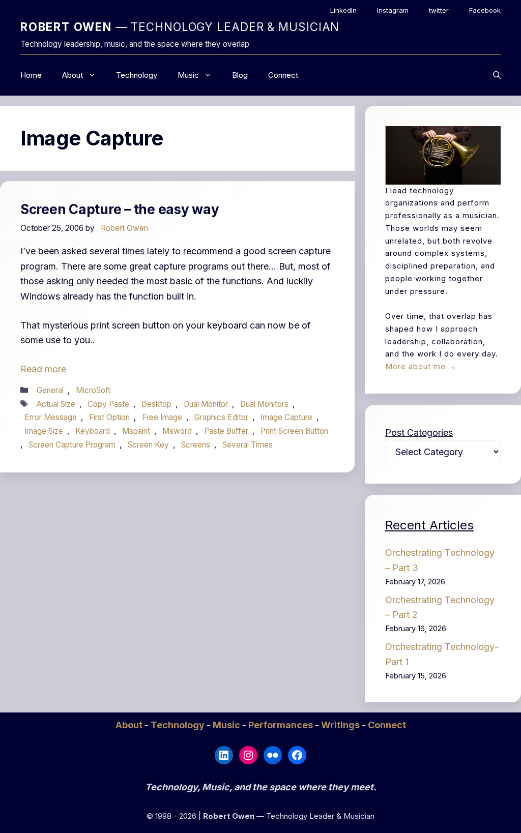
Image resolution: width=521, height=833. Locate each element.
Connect (283, 75)
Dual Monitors (264, 404)
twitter (439, 10)
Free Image (162, 417)
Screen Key (148, 445)
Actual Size (56, 404)
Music (188, 75)
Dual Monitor (206, 404)
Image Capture (286, 417)
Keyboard (92, 431)
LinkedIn (343, 10)
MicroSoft (93, 390)
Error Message (50, 417)
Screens (195, 445)
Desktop (156, 404)
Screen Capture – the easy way (119, 209)
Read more (43, 369)
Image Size (43, 431)
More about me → (420, 366)
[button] (497, 75)
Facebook (485, 10)
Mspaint (136, 431)
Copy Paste (108, 404)
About (72, 75)
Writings (341, 725)
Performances (281, 725)
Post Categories (419, 432)
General (50, 390)
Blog (240, 75)
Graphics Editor (221, 417)
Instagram (393, 10)
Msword (177, 431)
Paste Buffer (226, 431)
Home (31, 75)
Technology (136, 75)
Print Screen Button (294, 431)
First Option (109, 417)
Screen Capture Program (71, 445)
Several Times (247, 445)
